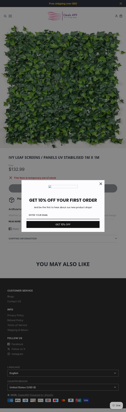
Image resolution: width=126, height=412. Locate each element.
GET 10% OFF (63, 224)
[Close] (100, 183)
